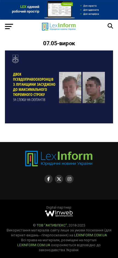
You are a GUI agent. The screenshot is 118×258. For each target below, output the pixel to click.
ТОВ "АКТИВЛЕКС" (52, 225)
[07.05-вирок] (59, 121)
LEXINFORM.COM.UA (90, 235)
